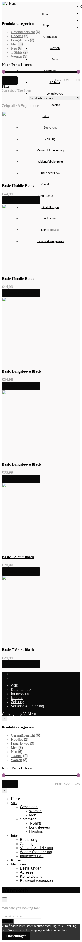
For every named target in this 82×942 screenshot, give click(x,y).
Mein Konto (45, 195)
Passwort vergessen (36, 880)
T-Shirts (55, 82)
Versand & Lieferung (27, 706)
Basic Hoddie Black (18, 186)
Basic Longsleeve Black (21, 371)
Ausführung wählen (20, 200)
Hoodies (54, 105)
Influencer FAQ (32, 856)
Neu (14, 48)
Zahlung (17, 702)
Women (55, 48)
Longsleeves (54, 93)
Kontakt (46, 184)
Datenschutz (21, 690)
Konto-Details (31, 876)
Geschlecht (50, 36)
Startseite (8, 90)
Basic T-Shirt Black (18, 557)
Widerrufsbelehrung (36, 852)
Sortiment (28, 819)
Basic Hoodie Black (18, 279)
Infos (14, 835)
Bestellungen (30, 868)
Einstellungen (15, 936)
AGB (15, 686)
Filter (9, 80)
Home (45, 14)
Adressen (28, 872)
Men (55, 59)
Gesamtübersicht (23, 32)
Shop (45, 25)
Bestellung (28, 840)
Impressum (20, 694)
